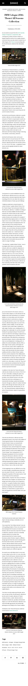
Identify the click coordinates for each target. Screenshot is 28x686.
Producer (9, 10)
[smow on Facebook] (5, 658)
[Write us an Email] (23, 658)
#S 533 (20, 647)
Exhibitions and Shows (13, 9)
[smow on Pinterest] (11, 658)
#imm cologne (5, 644)
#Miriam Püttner (17, 644)
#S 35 (16, 647)
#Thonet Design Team (12, 650)
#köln (11, 644)
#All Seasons (5, 642)
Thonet (19, 10)
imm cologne (22, 9)
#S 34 (13, 647)
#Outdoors (4, 647)
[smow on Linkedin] (17, 658)
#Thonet (4, 650)
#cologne (11, 642)
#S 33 (9, 647)
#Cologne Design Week (19, 642)
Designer (5, 9)
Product (15, 10)
